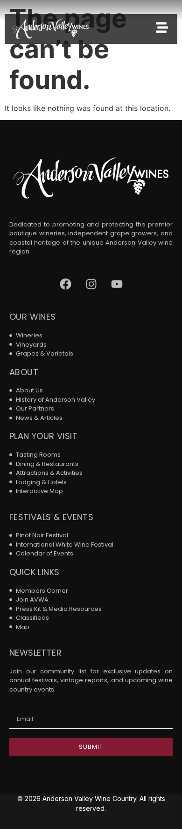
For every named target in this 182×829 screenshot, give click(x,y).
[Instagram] (91, 283)
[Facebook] (65, 283)
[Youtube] (116, 283)
